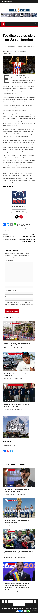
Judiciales (11, 470)
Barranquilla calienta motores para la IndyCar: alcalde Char (16, 405)
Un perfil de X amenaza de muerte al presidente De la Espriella (16, 490)
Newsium (32, 608)
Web (6, 296)
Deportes (18, 32)
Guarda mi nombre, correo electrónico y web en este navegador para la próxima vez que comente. (19, 304)
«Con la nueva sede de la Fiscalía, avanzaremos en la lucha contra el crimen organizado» (27, 239)
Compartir (23, 225)
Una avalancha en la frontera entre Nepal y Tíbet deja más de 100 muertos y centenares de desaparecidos (18, 553)
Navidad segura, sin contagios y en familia (9, 236)
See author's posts (19, 211)
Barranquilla (12, 323)
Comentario (9, 260)
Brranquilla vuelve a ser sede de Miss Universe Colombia (17, 521)
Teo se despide (19, 229)
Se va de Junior (10, 229)
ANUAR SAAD (19, 378)
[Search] (35, 24)
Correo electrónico (11, 290)
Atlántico (12, 531)
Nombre (8, 284)
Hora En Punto (8, 51)
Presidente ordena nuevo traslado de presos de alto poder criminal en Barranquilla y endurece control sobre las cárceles (18, 586)
